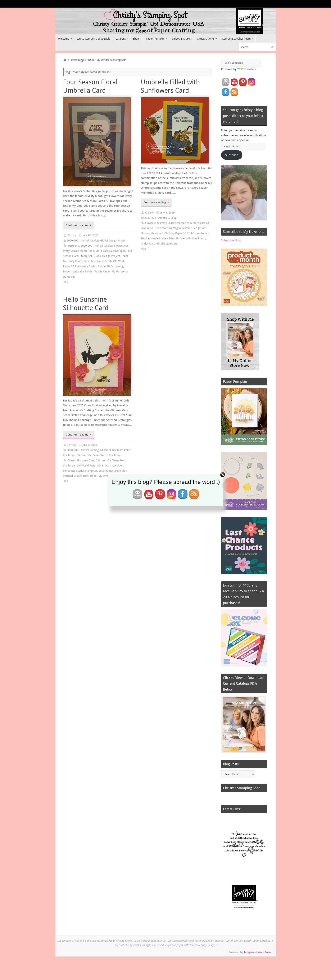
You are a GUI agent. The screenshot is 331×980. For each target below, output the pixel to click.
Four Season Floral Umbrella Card (90, 86)
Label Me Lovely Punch (98, 261)
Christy (71, 235)
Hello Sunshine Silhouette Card (86, 303)
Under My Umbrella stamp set (159, 243)
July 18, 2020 (90, 235)
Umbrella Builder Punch (87, 271)
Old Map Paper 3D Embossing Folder (186, 233)
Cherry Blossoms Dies (80, 460)
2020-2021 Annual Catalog (83, 240)
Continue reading (77, 225)
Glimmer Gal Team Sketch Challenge (98, 455)
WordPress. (265, 952)
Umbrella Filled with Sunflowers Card (170, 86)
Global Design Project (113, 240)
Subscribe (231, 155)
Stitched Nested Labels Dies (158, 238)
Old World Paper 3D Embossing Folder (99, 465)
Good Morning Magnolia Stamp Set (176, 228)
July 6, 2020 (167, 212)
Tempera (249, 952)
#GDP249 (73, 245)
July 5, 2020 (90, 445)
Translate (250, 69)
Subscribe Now (231, 240)
